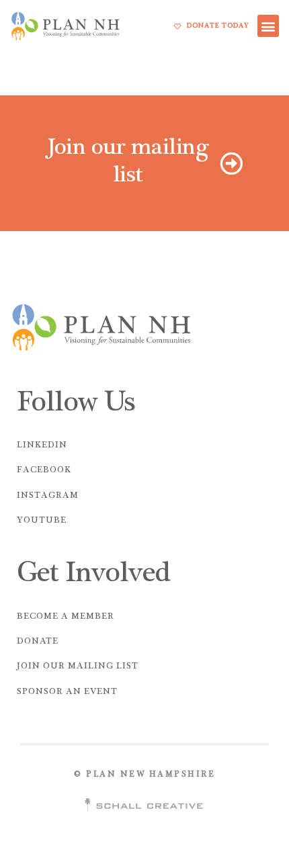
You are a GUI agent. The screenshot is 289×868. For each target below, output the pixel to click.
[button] (268, 26)
